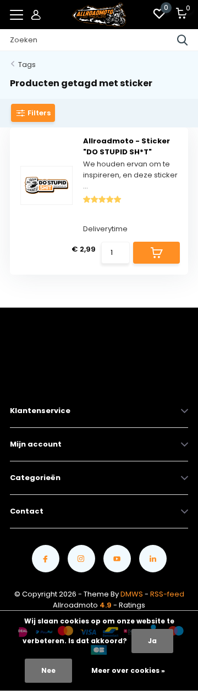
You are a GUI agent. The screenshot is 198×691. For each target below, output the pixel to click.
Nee (48, 670)
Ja (152, 640)
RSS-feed (167, 594)
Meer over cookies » (128, 670)
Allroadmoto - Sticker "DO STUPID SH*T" (126, 146)
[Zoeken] (182, 40)
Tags (27, 64)
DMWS (131, 594)
